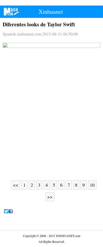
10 (92, 185)
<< (15, 185)
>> (50, 197)
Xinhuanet (51, 11)
